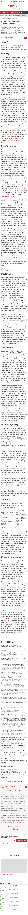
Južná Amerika (4, 824)
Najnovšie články (3, 15)
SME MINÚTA (11, 12)
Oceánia (9, 822)
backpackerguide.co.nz (8, 196)
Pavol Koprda (14, 897)
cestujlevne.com (6, 134)
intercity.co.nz (9, 622)
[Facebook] (10, 829)
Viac (5, 1)
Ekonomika (19, 822)
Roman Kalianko (9, 37)
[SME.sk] (2, 1)
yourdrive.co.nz (8, 156)
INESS (14, 909)
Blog (17, 6)
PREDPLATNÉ (14, 1)
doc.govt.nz (4, 588)
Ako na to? (13, 822)
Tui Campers (15, 190)
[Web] (17, 829)
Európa (23, 822)
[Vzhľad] (24, 1)
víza (12, 65)
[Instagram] (14, 829)
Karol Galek (14, 893)
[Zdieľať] (19, 42)
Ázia (5, 822)
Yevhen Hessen (14, 889)
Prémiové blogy (11, 15)
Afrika (2, 822)
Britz (18, 188)
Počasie (6, 12)
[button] (23, 12)
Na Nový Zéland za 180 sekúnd (8, 771)
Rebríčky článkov (14, 855)
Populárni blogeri (18, 15)
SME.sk (2, 12)
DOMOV (16, 12)
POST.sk (24, 15)
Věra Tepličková (14, 901)
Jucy (14, 188)
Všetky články (14, 885)
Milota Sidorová (14, 905)
